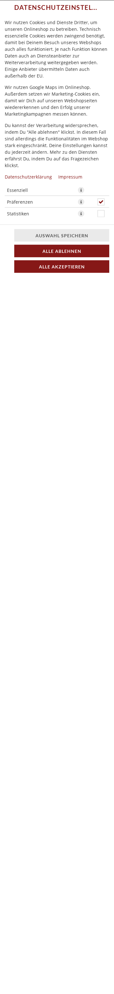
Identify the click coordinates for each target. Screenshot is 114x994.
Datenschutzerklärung (28, 176)
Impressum (70, 176)
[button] (81, 190)
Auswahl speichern (61, 235)
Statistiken (18, 213)
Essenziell (17, 190)
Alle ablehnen (61, 251)
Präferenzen (20, 202)
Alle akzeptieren (62, 266)
